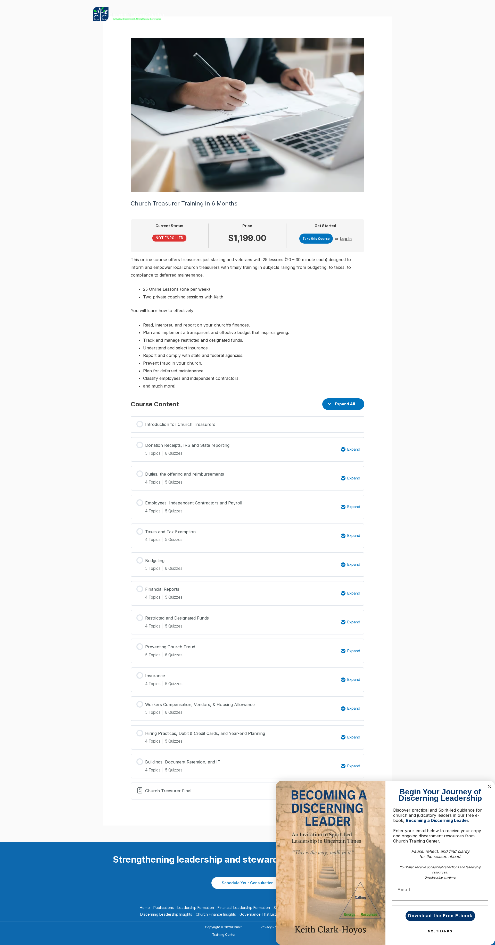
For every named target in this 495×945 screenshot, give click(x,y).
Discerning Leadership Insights (166, 914)
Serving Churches (276, 14)
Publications (239, 14)
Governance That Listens (261, 914)
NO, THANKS (440, 931)
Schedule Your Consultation (248, 882)
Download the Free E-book (440, 916)
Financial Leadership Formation (244, 907)
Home (145, 907)
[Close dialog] (489, 786)
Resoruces (357, 14)
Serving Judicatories (319, 14)
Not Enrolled (169, 238)
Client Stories (388, 14)
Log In (346, 238)
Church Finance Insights (216, 914)
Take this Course (316, 238)
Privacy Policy (271, 927)
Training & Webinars (200, 14)
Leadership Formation (195, 907)
